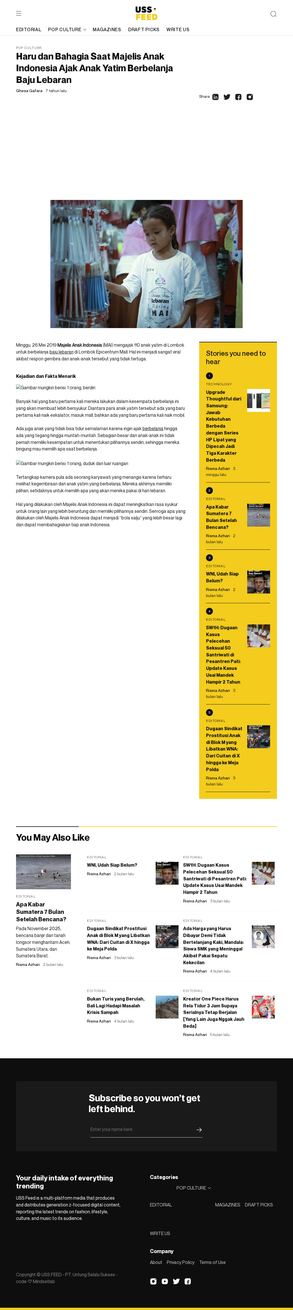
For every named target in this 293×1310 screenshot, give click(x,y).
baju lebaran (62, 352)
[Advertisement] (146, 157)
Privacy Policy (181, 1262)
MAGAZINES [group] (107, 29)
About (156, 1262)
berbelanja (152, 428)
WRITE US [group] (178, 29)
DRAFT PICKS (259, 1205)
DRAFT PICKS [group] (144, 29)
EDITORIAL (161, 1205)
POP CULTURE (64, 29)
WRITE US (160, 1233)
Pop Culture (29, 47)
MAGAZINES (227, 1205)
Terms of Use (212, 1262)
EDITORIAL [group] (28, 29)
